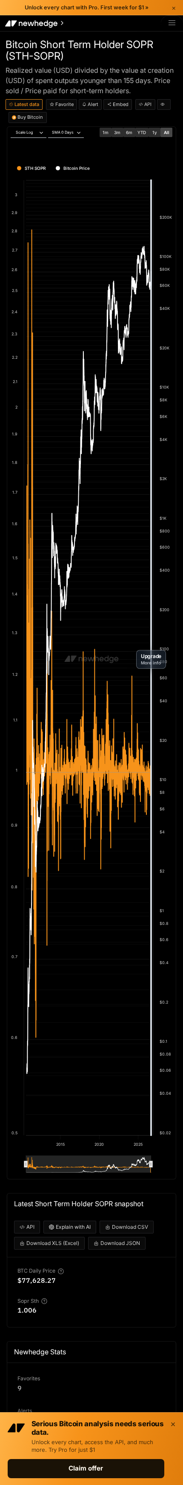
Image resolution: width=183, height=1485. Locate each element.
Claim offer (86, 1468)
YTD (141, 132)
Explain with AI (73, 1227)
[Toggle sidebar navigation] (35, 23)
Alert (93, 104)
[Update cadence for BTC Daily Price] (61, 1271)
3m (117, 132)
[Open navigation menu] (172, 23)
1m (106, 132)
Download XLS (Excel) (52, 1243)
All (166, 132)
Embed (121, 104)
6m (129, 132)
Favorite (64, 104)
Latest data (26, 104)
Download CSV (130, 1227)
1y (154, 132)
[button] (151, 659)
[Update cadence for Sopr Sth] (44, 1301)
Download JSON (120, 1243)
